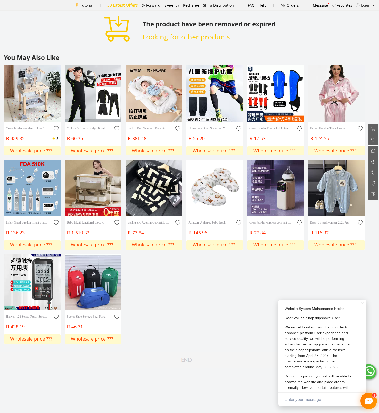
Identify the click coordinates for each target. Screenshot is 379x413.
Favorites (344, 5)
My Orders (290, 5)
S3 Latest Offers (122, 5)
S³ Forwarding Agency (160, 5)
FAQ (251, 5)
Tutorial (86, 5)
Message (320, 5)
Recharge (191, 5)
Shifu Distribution (218, 5)
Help (263, 5)
